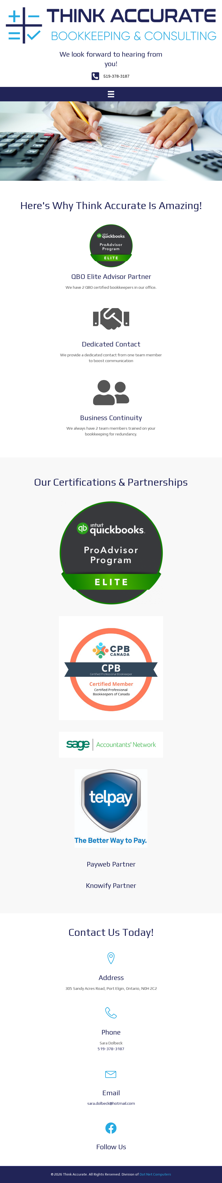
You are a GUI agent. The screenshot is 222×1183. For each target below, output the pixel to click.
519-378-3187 (111, 1048)
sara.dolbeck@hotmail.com (111, 1103)
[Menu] (111, 94)
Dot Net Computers (155, 1174)
